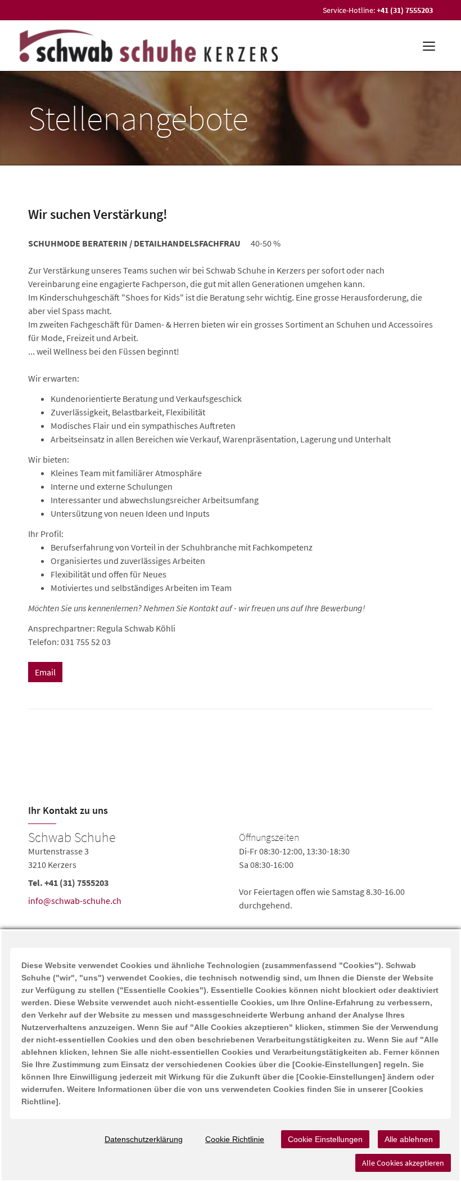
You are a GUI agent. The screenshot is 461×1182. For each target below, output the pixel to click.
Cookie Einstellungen (325, 1139)
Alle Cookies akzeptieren (403, 1163)
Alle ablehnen (409, 1139)
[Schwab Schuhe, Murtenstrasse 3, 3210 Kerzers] (230, 871)
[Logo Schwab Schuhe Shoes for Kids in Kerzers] (150, 45)
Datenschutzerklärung (144, 1139)
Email (45, 672)
